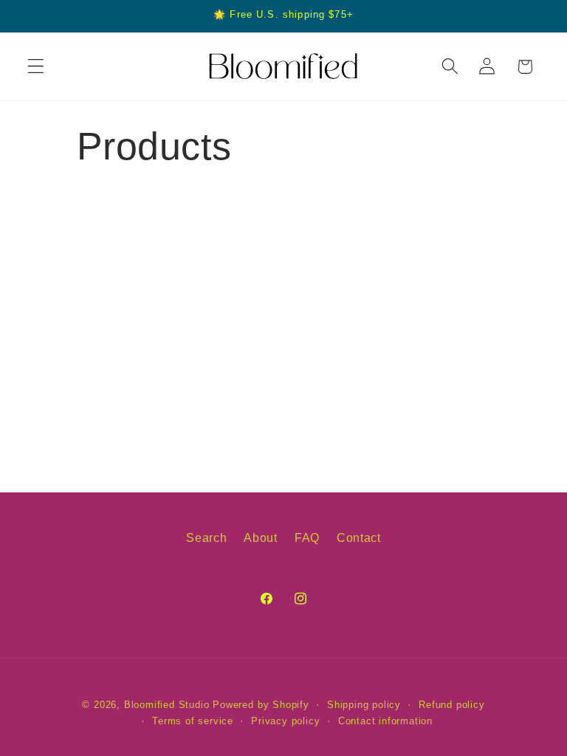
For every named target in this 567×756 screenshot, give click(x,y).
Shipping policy (364, 705)
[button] (36, 67)
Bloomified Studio (167, 705)
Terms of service (192, 721)
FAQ (307, 537)
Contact (359, 537)
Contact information (385, 721)
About (260, 537)
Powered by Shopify (261, 705)
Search (206, 537)
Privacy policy (285, 721)
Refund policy (451, 705)
